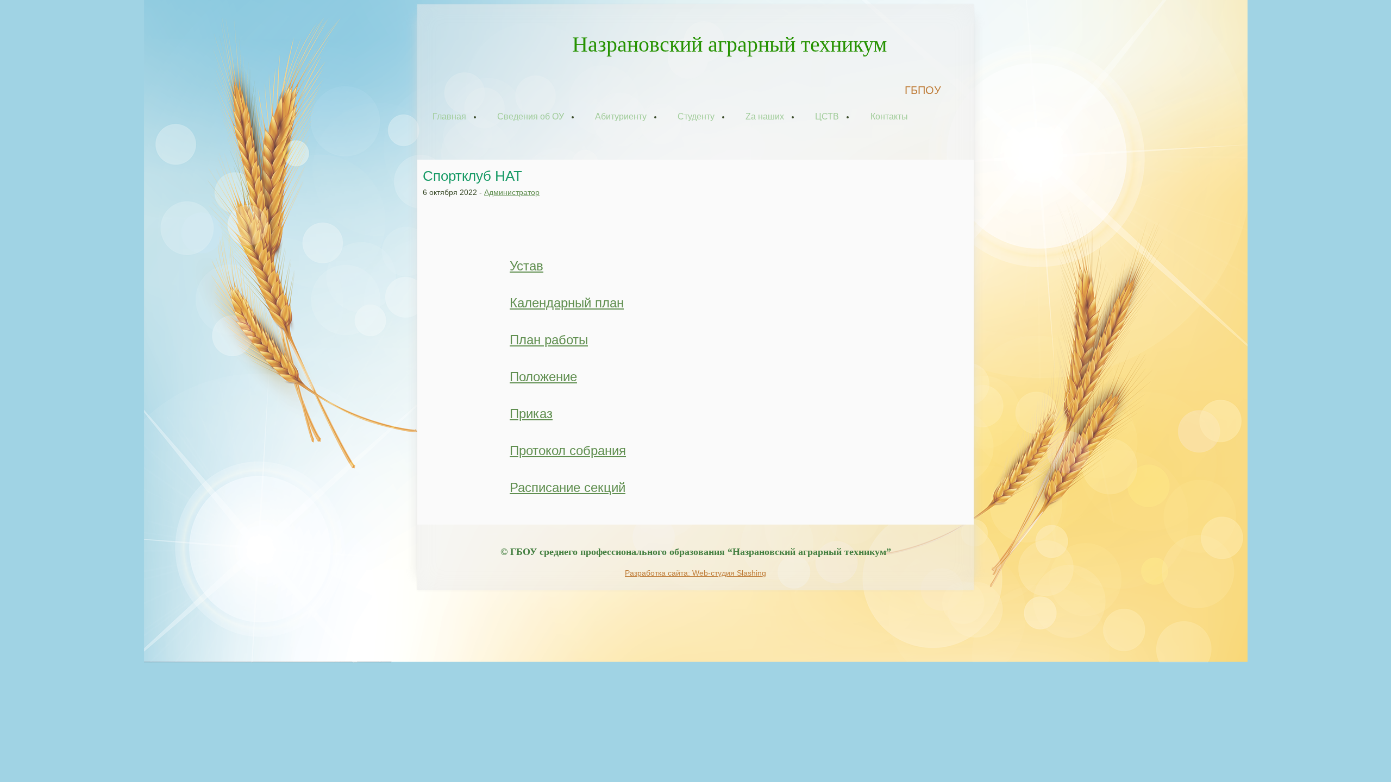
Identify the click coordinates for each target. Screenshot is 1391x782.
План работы (549, 339)
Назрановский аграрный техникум (729, 44)
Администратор (512, 192)
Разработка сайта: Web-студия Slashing (695, 573)
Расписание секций (567, 487)
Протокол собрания (568, 450)
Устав (526, 265)
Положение (543, 376)
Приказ (531, 413)
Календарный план (567, 302)
